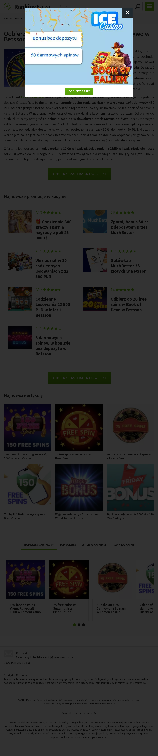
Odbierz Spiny (79, 91)
